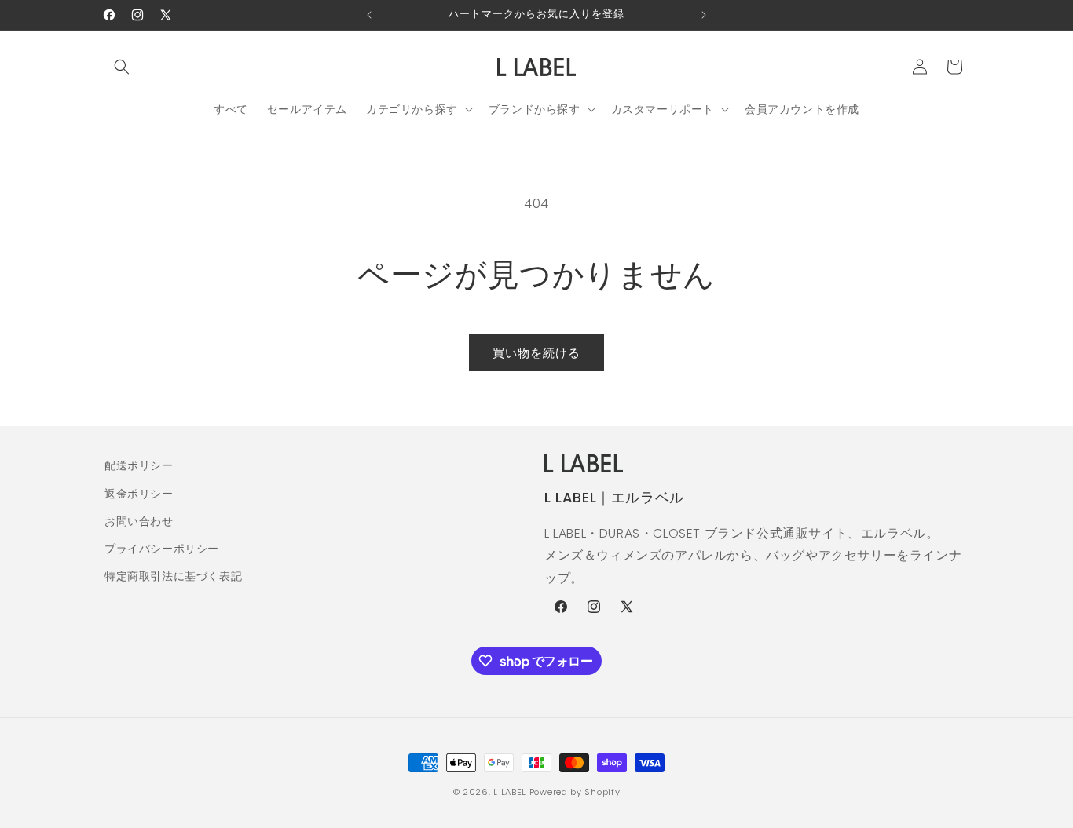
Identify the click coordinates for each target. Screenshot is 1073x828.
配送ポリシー (139, 465)
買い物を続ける (536, 353)
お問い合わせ (139, 521)
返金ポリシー (139, 494)
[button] (121, 66)
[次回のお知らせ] (704, 15)
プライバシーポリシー (161, 548)
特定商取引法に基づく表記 (173, 576)
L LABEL (509, 792)
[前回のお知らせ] (369, 15)
